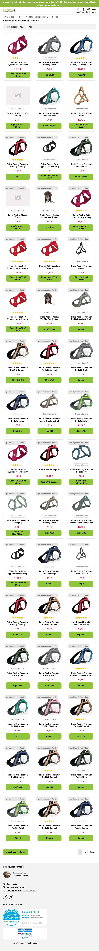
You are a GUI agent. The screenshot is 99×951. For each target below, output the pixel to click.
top (30, 27)
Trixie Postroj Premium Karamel (81, 114)
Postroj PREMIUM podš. (49, 469)
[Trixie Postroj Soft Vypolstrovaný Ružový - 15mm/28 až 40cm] (18, 451)
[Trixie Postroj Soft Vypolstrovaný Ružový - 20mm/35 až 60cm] (81, 197)
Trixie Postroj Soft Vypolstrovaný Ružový (18, 63)
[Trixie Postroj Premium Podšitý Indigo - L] (50, 553)
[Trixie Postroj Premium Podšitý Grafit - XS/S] (50, 502)
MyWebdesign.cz (31, 943)
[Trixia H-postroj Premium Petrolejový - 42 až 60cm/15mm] (81, 451)
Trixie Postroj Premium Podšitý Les (81, 165)
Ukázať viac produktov (16, 852)
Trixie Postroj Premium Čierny (81, 267)
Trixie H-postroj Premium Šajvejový (17, 521)
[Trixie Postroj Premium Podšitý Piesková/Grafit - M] (50, 401)
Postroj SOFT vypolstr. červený (49, 267)
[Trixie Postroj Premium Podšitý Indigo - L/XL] (18, 757)
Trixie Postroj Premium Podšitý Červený (17, 165)
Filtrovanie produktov (14, 27)
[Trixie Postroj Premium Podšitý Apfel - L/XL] (81, 401)
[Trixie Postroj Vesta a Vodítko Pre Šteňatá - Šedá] (50, 197)
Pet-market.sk (9, 17)
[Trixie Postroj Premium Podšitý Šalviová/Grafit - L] (81, 299)
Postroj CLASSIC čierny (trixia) (18, 114)
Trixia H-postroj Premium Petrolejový (81, 470)
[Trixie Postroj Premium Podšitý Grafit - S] (81, 350)
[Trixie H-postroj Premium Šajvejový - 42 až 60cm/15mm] (18, 502)
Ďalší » (92, 852)
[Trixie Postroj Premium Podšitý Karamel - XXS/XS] (18, 350)
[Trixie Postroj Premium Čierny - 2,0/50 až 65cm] (81, 248)
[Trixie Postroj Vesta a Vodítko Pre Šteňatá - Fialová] (50, 299)
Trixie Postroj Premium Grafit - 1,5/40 (81, 572)
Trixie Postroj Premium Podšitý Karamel (17, 369)
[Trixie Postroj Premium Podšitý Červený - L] (18, 146)
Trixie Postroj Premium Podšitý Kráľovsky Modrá (81, 63)
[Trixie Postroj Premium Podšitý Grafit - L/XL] (50, 655)
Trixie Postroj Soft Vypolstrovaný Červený (17, 267)
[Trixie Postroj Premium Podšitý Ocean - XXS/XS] (50, 95)
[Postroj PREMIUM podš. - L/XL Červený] (50, 451)
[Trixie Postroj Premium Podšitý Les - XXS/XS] (81, 146)
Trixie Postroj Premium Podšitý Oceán (17, 725)
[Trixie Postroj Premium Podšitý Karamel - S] (50, 604)
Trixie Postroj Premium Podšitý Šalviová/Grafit (81, 318)
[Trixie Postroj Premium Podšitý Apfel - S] (18, 808)
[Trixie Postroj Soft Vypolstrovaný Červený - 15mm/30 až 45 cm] (18, 299)
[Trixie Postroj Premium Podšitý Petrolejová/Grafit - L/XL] (81, 502)
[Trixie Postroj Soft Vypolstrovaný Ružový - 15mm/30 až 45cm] (18, 44)
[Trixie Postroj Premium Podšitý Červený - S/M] (18, 604)
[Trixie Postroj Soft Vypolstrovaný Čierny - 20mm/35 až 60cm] (18, 553)
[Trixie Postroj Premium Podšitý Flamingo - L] (50, 706)
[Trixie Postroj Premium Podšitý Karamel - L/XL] (81, 706)
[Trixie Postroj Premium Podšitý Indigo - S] (81, 808)
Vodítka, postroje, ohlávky (37, 17)
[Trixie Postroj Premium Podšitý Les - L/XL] (18, 655)
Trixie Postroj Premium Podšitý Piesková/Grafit (49, 419)
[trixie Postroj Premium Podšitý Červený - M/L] (81, 604)
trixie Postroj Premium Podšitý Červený (81, 623)
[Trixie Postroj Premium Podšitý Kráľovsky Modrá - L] (81, 655)
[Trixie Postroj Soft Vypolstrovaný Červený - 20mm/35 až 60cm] (18, 248)
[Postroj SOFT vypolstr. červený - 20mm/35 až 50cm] (50, 248)
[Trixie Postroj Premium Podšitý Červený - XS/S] (50, 350)
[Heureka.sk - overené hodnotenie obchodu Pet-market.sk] (25, 917)
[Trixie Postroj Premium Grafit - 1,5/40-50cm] (81, 553)
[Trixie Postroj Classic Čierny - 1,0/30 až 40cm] (18, 197)
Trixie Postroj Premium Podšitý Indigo (17, 419)
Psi (20, 17)
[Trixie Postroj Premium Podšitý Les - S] (81, 757)
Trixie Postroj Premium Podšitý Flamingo (49, 725)
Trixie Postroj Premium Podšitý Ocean (49, 114)
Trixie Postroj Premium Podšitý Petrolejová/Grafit (81, 521)
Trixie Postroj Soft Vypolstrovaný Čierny (49, 165)
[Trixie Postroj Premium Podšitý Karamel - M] (50, 757)
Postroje (56, 17)
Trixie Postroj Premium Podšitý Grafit (49, 63)
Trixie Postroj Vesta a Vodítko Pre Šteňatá (49, 216)
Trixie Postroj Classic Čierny (17, 216)
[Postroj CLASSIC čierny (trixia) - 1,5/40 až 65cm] (18, 95)
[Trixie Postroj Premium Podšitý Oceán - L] (18, 706)
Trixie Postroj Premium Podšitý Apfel (81, 419)
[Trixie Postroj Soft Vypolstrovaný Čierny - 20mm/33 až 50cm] (50, 146)
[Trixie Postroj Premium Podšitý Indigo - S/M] (18, 401)
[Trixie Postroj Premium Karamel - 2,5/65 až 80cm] (81, 95)
